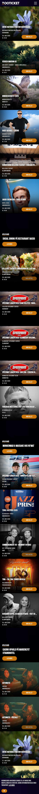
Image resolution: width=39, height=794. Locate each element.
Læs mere (12, 785)
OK (4, 791)
